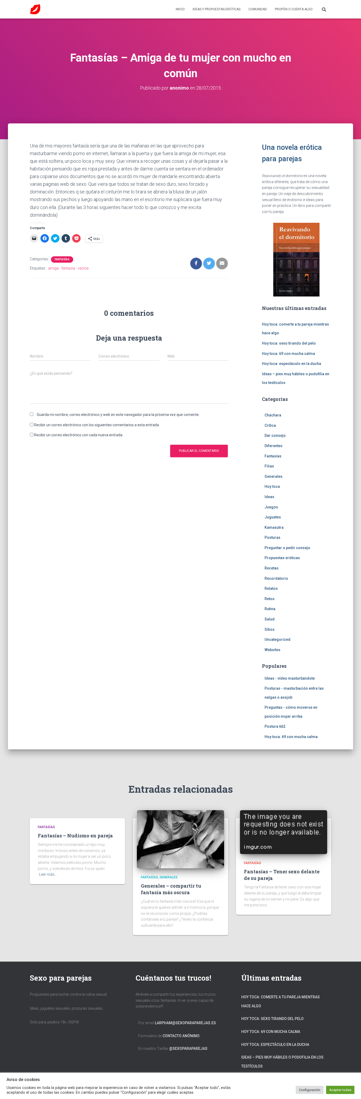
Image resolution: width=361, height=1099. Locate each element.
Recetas (272, 568)
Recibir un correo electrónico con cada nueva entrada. (78, 435)
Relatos (271, 588)
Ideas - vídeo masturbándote (290, 678)
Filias (269, 466)
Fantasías (62, 259)
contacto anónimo (181, 1036)
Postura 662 (275, 726)
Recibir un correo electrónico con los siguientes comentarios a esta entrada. (97, 425)
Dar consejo (275, 435)
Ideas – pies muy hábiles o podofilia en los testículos (282, 1061)
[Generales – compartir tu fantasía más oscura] (180, 839)
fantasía (68, 268)
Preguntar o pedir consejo (287, 548)
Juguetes (273, 517)
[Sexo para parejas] (35, 9)
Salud (270, 619)
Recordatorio (276, 578)
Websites (272, 650)
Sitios (270, 629)
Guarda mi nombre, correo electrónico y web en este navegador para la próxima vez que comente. (118, 414)
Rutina (270, 609)
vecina (83, 268)
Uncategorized (277, 639)
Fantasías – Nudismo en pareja (75, 835)
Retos (270, 599)
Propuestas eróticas (282, 558)
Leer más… (48, 874)
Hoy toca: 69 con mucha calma (288, 353)
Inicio (180, 9)
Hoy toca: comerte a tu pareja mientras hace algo (280, 1001)
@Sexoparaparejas (188, 1048)
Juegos (271, 507)
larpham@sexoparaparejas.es (185, 1023)
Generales (274, 476)
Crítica (270, 425)
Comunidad (257, 9)
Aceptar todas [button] (340, 1090)
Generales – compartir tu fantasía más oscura (171, 889)
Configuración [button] (309, 1090)
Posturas (272, 537)
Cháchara (273, 415)
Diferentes (274, 446)
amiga (53, 268)
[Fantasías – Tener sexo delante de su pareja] (283, 831)
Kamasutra (274, 527)
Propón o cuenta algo (294, 9)
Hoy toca (272, 486)
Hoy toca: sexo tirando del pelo (289, 343)
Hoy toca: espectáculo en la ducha (291, 363)
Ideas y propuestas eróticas (216, 9)
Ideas (269, 497)
